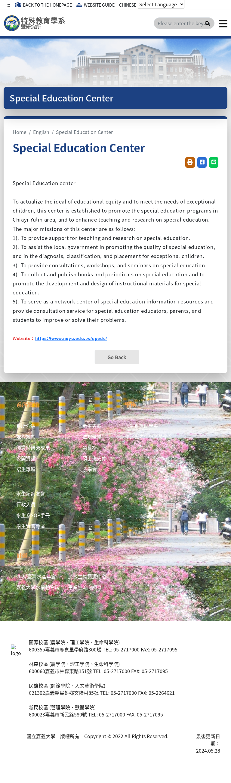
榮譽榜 (89, 447)
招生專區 (25, 469)
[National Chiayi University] (36, 23)
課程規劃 (25, 436)
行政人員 (25, 504)
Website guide (99, 5)
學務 (130, 404)
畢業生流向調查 (85, 587)
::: (8, 5)
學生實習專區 (30, 526)
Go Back (116, 357)
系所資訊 (27, 404)
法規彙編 (92, 436)
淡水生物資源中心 (87, 576)
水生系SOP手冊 (33, 515)
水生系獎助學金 (141, 425)
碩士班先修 (94, 458)
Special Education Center (84, 131)
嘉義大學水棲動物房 (38, 587)
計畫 (22, 555)
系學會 (89, 469)
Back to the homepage (47, 5)
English (41, 131)
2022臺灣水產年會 (36, 576)
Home (19, 131)
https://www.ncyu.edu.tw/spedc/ (71, 338)
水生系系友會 (30, 493)
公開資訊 (25, 458)
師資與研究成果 (33, 447)
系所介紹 (25, 425)
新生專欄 (92, 425)
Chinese (127, 5)
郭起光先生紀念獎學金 (149, 436)
